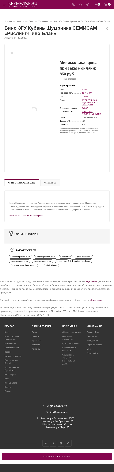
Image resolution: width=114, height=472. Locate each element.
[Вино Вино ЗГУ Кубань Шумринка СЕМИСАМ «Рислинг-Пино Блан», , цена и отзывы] (33, 110)
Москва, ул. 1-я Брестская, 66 (57, 421)
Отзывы (50, 182)
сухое (85, 108)
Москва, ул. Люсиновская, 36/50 (57, 418)
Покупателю (69, 326)
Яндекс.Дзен (61, 443)
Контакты (36, 349)
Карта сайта (92, 353)
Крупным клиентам (13, 356)
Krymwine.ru (92, 281)
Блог (89, 349)
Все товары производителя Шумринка (26, 215)
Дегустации (92, 336)
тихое (85, 96)
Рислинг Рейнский (91, 114)
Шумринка (87, 93)
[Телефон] (73, 4)
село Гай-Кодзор (90, 103)
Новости (35, 336)
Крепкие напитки (11, 348)
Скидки (7, 391)
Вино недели (10, 374)
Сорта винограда (94, 345)
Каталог (9, 326)
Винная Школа (93, 332)
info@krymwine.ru (59, 412)
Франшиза (36, 340)
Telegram (53, 443)
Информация (94, 326)
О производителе (21, 182)
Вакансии (36, 345)
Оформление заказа (71, 332)
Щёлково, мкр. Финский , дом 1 (57, 424)
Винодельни (92, 340)
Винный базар (10, 383)
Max (68, 443)
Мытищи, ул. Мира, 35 (57, 427)
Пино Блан (87, 112)
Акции (34, 332)
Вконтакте (45, 443)
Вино (6, 332)
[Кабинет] (87, 4)
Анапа (90, 102)
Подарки (8, 352)
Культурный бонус (70, 343)
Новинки (8, 387)
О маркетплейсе (42, 326)
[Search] (80, 4)
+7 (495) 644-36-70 (57, 406)
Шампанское (10, 343)
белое (85, 89)
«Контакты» (96, 300)
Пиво (6, 379)
